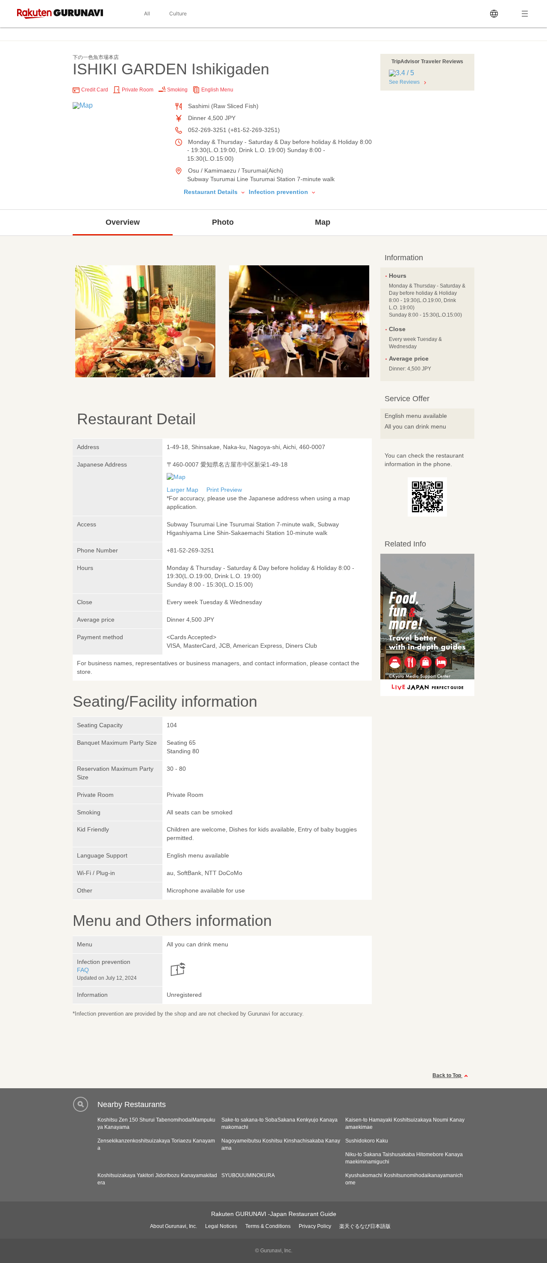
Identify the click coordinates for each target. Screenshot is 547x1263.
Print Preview (224, 489)
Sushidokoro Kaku (366, 1141)
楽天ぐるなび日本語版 (365, 1226)
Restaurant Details (211, 191)
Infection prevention (279, 191)
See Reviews (404, 82)
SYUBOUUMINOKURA (248, 1175)
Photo (223, 222)
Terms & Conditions (268, 1226)
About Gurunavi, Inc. (173, 1226)
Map (322, 222)
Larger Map (182, 489)
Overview (123, 222)
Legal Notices (221, 1226)
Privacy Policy (315, 1226)
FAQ (83, 969)
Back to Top (447, 1075)
